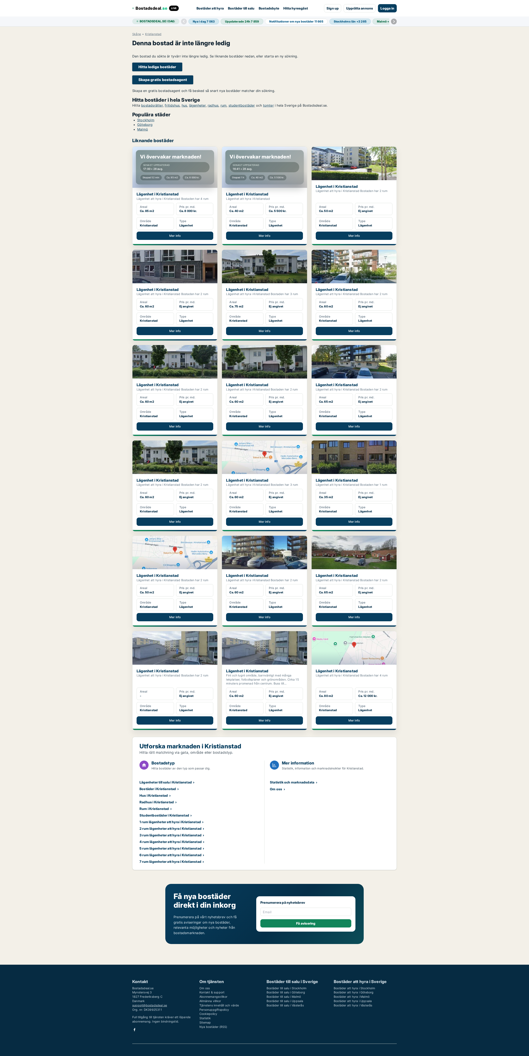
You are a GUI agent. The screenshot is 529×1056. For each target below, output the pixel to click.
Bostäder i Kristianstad (157, 789)
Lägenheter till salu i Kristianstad (165, 782)
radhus (213, 105)
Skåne (136, 34)
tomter (268, 105)
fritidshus (172, 105)
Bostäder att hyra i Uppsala (353, 1001)
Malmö (142, 129)
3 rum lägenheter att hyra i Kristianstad (170, 835)
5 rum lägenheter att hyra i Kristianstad (170, 848)
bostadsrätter (152, 105)
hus (184, 105)
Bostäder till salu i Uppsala (285, 1001)
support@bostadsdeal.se (149, 1005)
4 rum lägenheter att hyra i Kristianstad (170, 842)
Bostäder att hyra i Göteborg (354, 992)
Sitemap (205, 1022)
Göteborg (145, 125)
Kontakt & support (211, 992)
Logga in (387, 8)
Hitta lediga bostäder (157, 67)
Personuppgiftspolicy (214, 1009)
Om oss (276, 789)
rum (223, 105)
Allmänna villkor (210, 1001)
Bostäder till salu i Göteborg (286, 992)
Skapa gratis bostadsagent (162, 79)
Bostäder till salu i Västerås (285, 1005)
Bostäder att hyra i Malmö (351, 996)
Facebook (134, 1029)
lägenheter (197, 105)
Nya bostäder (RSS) (213, 1027)
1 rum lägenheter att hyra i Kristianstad (170, 822)
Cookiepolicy (208, 1014)
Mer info (175, 235)
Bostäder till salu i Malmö (284, 996)
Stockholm (145, 120)
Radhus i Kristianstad (156, 802)
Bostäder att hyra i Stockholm (354, 988)
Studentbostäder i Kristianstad (164, 815)
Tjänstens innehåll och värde (219, 1005)
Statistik (205, 1018)
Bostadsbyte (269, 8)
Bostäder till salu (241, 8)
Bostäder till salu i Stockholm (286, 988)
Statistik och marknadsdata (292, 782)
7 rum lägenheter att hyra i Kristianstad (170, 862)
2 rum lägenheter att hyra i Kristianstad (170, 828)
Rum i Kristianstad (154, 809)
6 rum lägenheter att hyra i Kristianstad (170, 855)
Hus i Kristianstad (153, 795)
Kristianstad (153, 34)
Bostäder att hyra (210, 8)
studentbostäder (242, 105)
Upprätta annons (359, 8)
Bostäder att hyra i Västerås (353, 1005)
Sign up (332, 8)
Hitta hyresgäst (295, 8)
